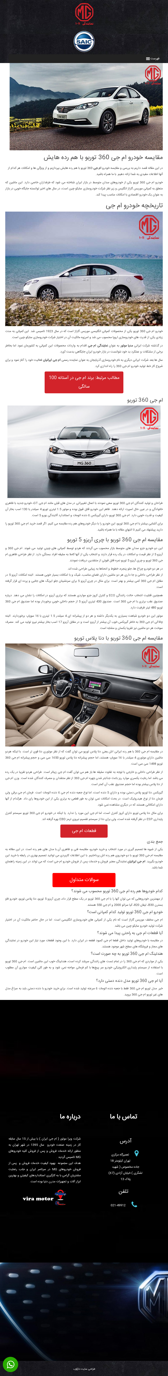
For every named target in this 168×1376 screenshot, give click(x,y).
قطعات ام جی (84, 831)
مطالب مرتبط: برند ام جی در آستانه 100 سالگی (84, 382)
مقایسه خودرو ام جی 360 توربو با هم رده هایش (103, 158)
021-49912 (118, 1205)
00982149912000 (10, 1364)
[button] (154, 58)
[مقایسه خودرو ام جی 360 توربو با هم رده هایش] (86, 147)
